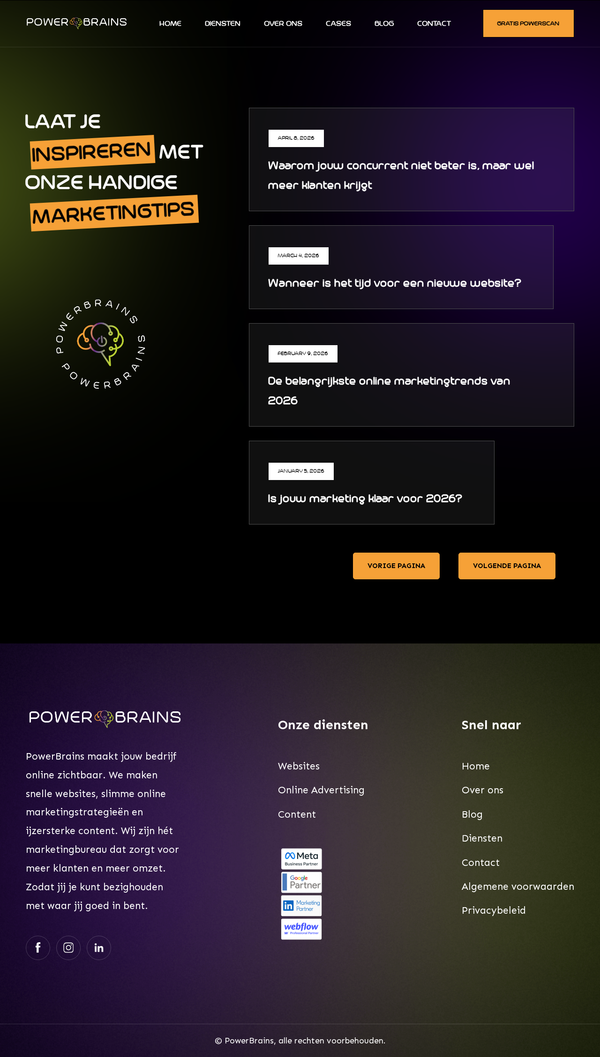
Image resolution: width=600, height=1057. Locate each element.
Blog (384, 23)
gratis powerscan (528, 23)
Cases (339, 23)
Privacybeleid (494, 910)
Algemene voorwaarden (518, 886)
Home (171, 23)
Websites (299, 766)
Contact (434, 23)
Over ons (283, 23)
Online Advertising (321, 790)
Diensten (223, 23)
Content (297, 814)
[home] (77, 23)
